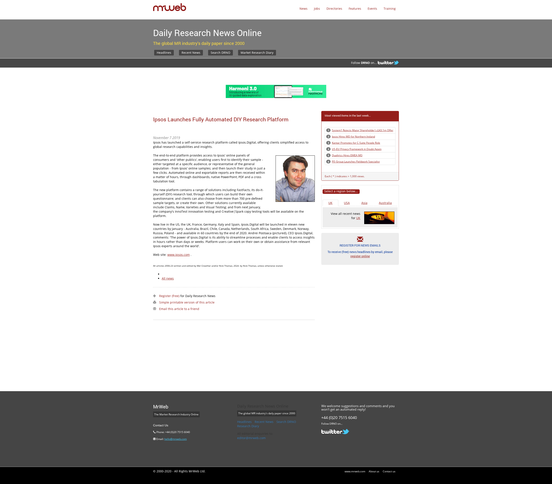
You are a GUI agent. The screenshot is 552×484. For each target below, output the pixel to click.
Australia (385, 203)
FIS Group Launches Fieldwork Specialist (356, 161)
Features (355, 8)
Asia (364, 203)
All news (168, 278)
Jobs (317, 8)
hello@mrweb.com (175, 439)
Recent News (191, 53)
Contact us (389, 471)
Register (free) (169, 296)
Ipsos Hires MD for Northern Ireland (353, 136)
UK (330, 203)
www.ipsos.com (178, 255)
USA (347, 203)
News (303, 8)
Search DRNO (220, 53)
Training (390, 8)
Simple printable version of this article (187, 302)
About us (374, 471)
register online (360, 256)
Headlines (164, 53)
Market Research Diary (257, 53)
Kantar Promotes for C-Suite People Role (356, 143)
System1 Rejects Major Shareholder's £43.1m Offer (362, 130)
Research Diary (248, 426)
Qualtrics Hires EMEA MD (347, 155)
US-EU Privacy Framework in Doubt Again (356, 149)
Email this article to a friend (179, 309)
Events (372, 8)
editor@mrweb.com (251, 438)
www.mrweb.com (355, 471)
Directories (334, 8)
